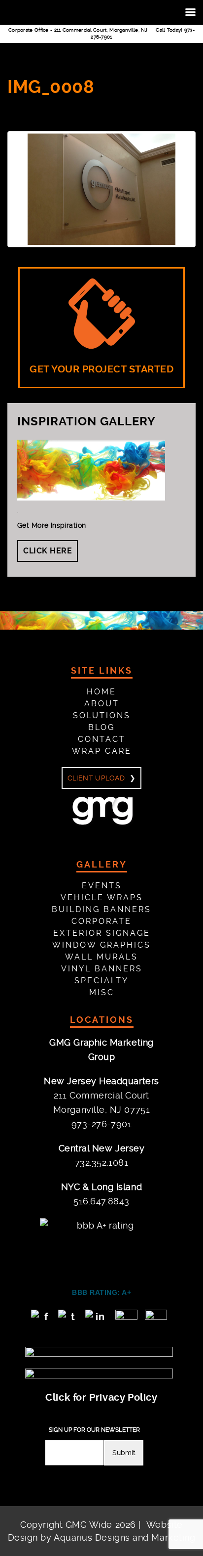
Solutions (102, 715)
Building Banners (101, 909)
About (101, 703)
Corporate (101, 921)
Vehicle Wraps (102, 897)
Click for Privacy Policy (101, 1397)
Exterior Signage (101, 933)
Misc (101, 992)
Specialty (101, 980)
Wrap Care (102, 751)
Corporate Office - (78, 30)
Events (102, 885)
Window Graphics (101, 945)
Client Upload (96, 778)
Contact (102, 739)
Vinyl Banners (101, 968)
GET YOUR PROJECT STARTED (101, 369)
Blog (101, 727)
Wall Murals (101, 956)
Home (101, 691)
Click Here (47, 550)
